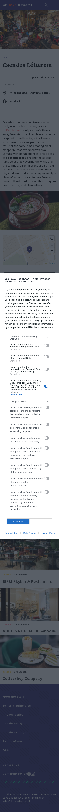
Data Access (29, 533)
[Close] (52, 279)
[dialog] (29, 406)
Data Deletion (11, 533)
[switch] (46, 345)
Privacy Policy (48, 533)
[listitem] (29, 337)
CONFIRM (18, 521)
